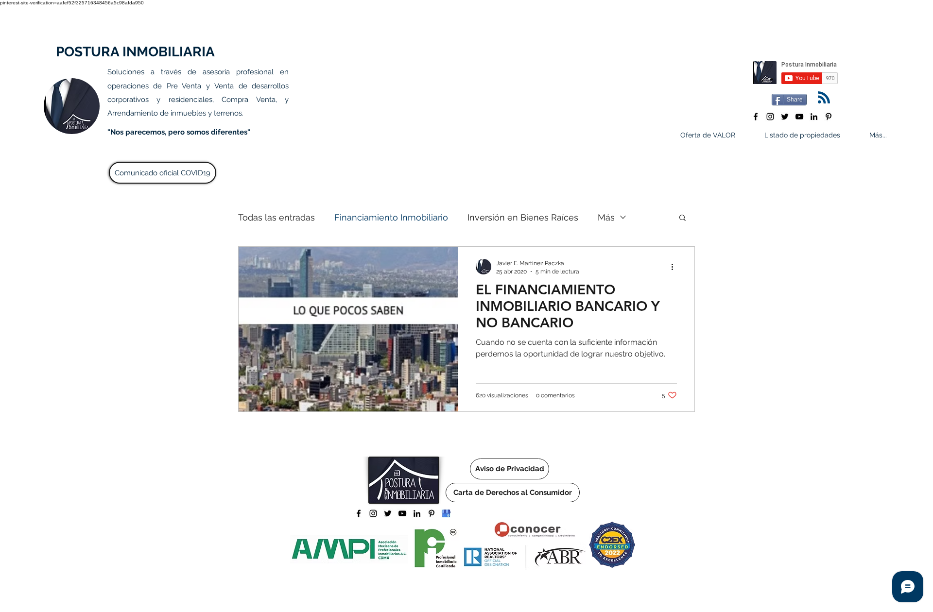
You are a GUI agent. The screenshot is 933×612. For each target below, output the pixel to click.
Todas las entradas (276, 217)
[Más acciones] (675, 266)
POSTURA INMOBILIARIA (135, 52)
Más (606, 217)
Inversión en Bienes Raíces (522, 217)
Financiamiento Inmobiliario (391, 217)
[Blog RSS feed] (824, 97)
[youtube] (799, 116)
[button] (682, 218)
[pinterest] (828, 116)
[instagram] (770, 116)
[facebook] (755, 116)
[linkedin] (814, 116)
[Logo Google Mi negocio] (446, 513)
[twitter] (785, 116)
